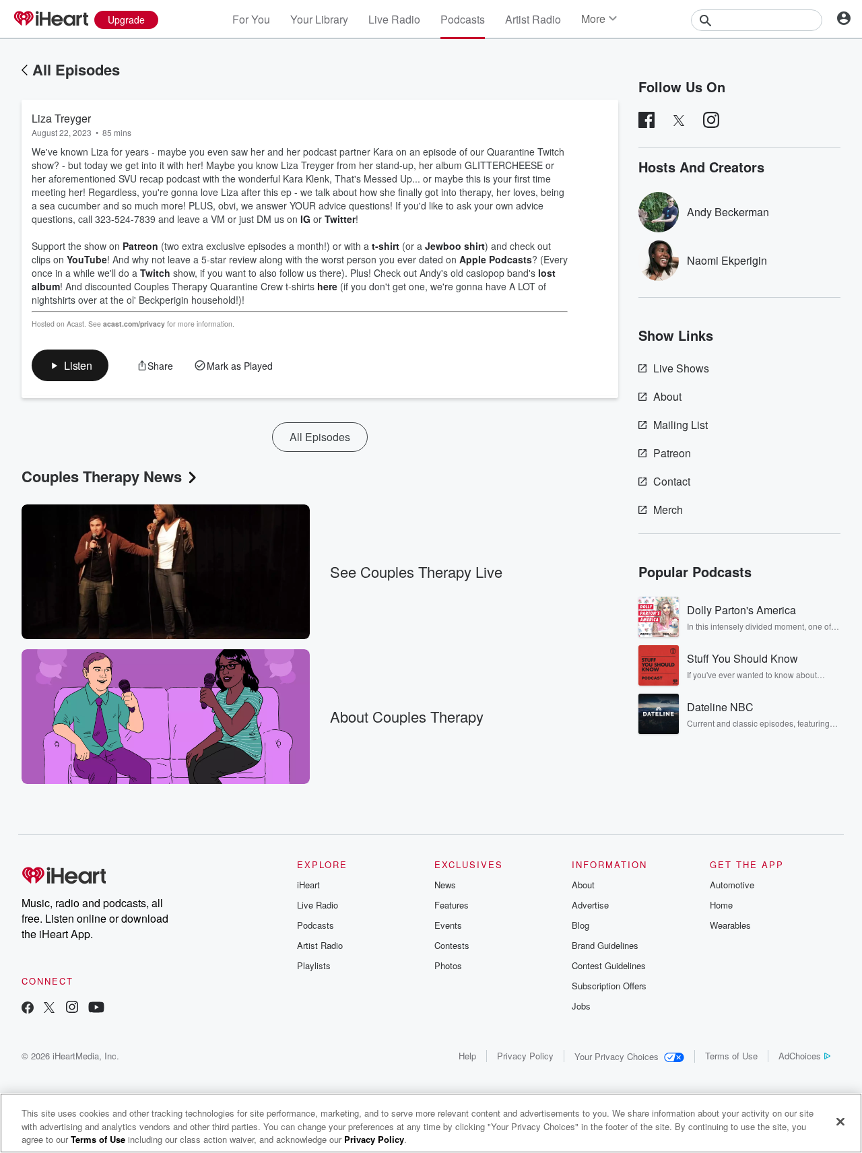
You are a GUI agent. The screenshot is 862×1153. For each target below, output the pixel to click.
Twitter (340, 219)
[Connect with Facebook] (28, 1008)
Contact (671, 481)
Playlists (314, 965)
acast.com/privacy (134, 324)
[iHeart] (50, 19)
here (327, 286)
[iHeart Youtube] (96, 1008)
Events (448, 925)
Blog (580, 925)
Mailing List (680, 424)
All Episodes (76, 69)
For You (251, 19)
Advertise (590, 904)
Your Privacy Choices (616, 1056)
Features (451, 904)
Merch (668, 509)
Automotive (732, 884)
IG (305, 219)
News (445, 884)
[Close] (840, 1121)
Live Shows (681, 368)
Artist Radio (533, 19)
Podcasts (462, 19)
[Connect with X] (49, 1008)
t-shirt (385, 246)
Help (467, 1055)
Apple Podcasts (495, 259)
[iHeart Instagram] (72, 1008)
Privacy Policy (525, 1055)
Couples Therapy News (102, 476)
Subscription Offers (609, 985)
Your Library (319, 19)
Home (721, 904)
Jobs (581, 1005)
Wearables (730, 925)
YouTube (87, 259)
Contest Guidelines (609, 965)
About (667, 396)
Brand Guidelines (605, 945)
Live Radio (394, 19)
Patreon (140, 246)
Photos (448, 965)
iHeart (308, 884)
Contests (451, 945)
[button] (70, 365)
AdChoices (799, 1055)
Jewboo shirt (455, 246)
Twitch (155, 272)
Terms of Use (731, 1055)
